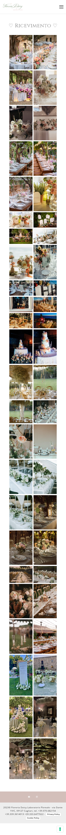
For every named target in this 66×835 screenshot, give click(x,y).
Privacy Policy (53, 814)
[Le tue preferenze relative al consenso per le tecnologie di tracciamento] (60, 829)
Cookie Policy (33, 818)
